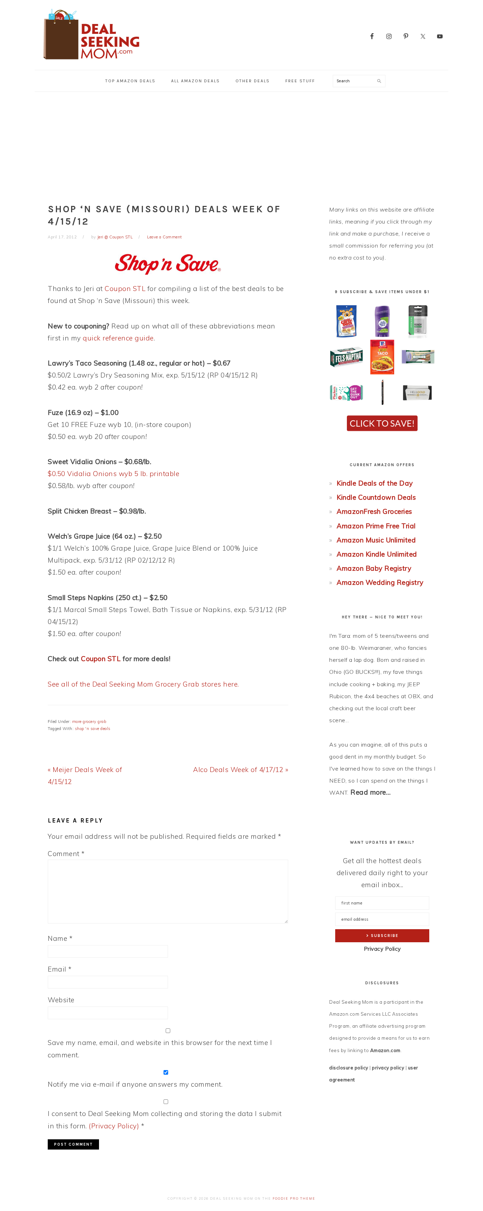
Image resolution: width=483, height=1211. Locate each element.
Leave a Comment (164, 237)
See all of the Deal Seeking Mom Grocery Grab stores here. (143, 684)
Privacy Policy (382, 948)
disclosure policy (348, 1067)
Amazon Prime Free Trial (376, 526)
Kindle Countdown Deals (376, 497)
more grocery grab (89, 721)
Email (60, 969)
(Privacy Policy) (114, 1126)
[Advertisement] (241, 144)
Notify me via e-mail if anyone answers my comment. (135, 1084)
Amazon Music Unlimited (376, 540)
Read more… (370, 792)
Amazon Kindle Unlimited (377, 554)
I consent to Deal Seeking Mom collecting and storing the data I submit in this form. (164, 1119)
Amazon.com (385, 1050)
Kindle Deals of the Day (375, 483)
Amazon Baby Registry (374, 568)
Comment (66, 853)
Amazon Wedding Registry (380, 582)
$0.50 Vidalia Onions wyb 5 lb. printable (113, 473)
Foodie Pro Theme (294, 1198)
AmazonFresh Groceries (374, 511)
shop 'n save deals (93, 728)
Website (61, 1000)
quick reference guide (118, 338)
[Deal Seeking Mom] (91, 61)
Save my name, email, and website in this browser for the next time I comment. (160, 1048)
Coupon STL (125, 288)
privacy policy (388, 1067)
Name (60, 938)
